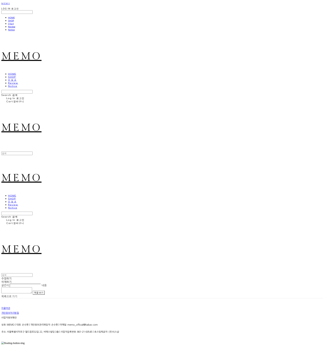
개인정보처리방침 (10, 313)
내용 (44, 285)
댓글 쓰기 (38, 292)
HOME (11, 17)
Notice (11, 29)
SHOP (11, 20)
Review (11, 26)
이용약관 (5, 308)
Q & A (11, 23)
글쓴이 (5, 285)
